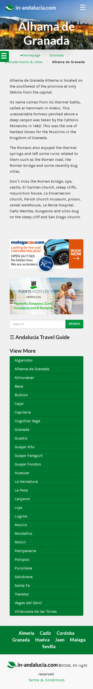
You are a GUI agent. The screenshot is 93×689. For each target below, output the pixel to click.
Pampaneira (25, 550)
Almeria (26, 633)
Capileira (23, 412)
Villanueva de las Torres (36, 611)
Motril (20, 542)
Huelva (42, 639)
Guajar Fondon (28, 464)
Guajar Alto (24, 446)
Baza (19, 386)
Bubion (21, 395)
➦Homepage (30, 55)
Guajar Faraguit (29, 455)
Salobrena (23, 576)
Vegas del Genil (28, 602)
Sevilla (49, 646)
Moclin (21, 524)
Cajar (19, 403)
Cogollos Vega (27, 420)
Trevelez (22, 594)
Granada (56, 55)
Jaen (59, 639)
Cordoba (65, 633)
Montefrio (23, 533)
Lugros (21, 516)
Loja (18, 507)
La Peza (21, 490)
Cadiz (45, 633)
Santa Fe (22, 585)
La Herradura (26, 481)
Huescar (22, 472)
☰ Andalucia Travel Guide (40, 337)
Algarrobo (23, 360)
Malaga (78, 639)
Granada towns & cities (23, 62)
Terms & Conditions (46, 680)
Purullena (23, 568)
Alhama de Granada (32, 369)
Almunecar (24, 377)
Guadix (21, 438)
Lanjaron (22, 498)
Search (74, 323)
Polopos (22, 559)
